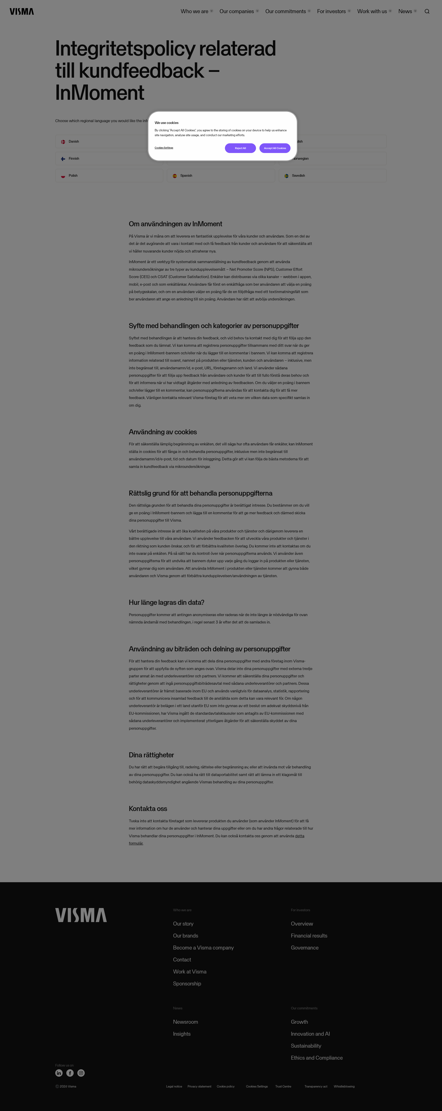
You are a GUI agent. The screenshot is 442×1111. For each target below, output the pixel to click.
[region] (222, 136)
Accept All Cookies (275, 148)
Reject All (240, 148)
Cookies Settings (164, 147)
